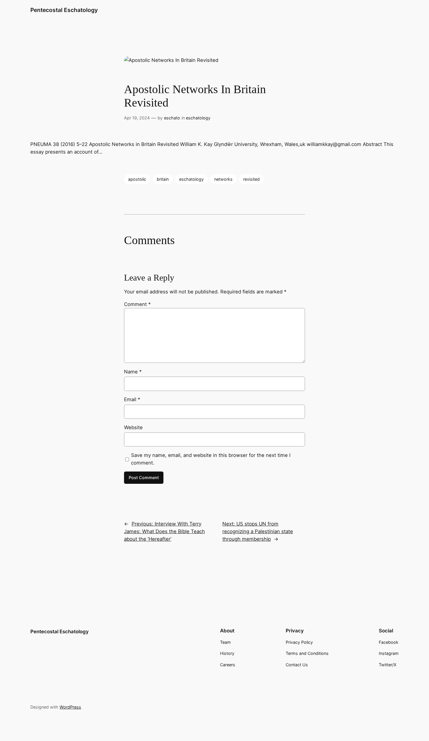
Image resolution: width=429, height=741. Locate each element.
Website (133, 427)
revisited (251, 179)
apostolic (137, 179)
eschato (172, 117)
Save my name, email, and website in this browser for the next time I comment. (210, 459)
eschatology (198, 117)
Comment (137, 304)
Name (133, 372)
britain (163, 179)
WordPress (70, 707)
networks (223, 179)
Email (132, 399)
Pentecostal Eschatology (64, 9)
